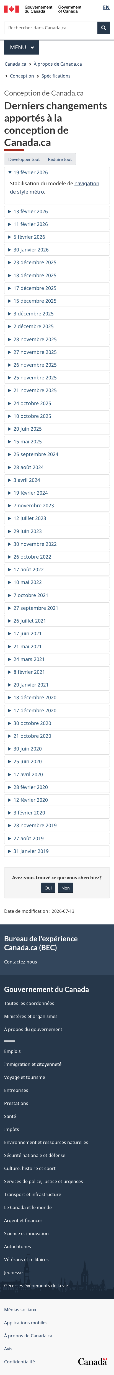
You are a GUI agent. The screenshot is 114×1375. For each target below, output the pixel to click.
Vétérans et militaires (26, 1259)
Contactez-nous (20, 962)
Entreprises (16, 1090)
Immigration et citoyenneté (32, 1064)
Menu (24, 47)
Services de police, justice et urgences (43, 1181)
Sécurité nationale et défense (34, 1155)
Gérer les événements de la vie (36, 1286)
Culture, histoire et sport (30, 1168)
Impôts (11, 1129)
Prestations (16, 1103)
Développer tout (24, 159)
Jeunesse (13, 1272)
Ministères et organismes (31, 1016)
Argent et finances (23, 1220)
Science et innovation (26, 1233)
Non (65, 887)
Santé (10, 1116)
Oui (48, 887)
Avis (8, 1349)
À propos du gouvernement (33, 1029)
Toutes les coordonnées (29, 1003)
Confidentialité (19, 1362)
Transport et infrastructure (32, 1194)
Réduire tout (60, 159)
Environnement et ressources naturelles (46, 1142)
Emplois (12, 1051)
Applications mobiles (26, 1323)
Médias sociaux (20, 1310)
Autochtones (17, 1246)
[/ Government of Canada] (42, 8)
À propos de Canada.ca (28, 1336)
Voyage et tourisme (24, 1077)
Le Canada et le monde (28, 1207)
